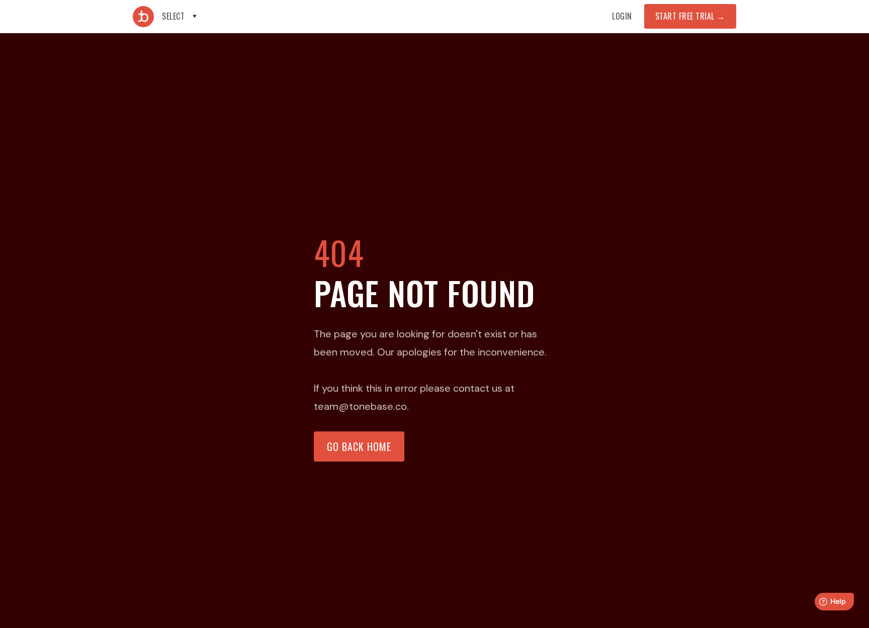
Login (622, 16)
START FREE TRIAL (690, 16)
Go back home (359, 446)
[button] (180, 16)
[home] (143, 16)
